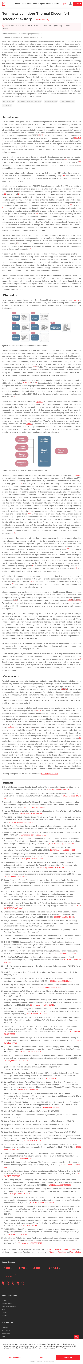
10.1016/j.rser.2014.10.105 (64, 917)
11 (78, 138)
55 (9, 727)
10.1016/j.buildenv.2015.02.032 (58, 790)
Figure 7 (39, 402)
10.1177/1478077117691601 (28, 1090)
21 (80, 202)
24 (37, 213)
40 (21, 483)
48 (77, 600)
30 (37, 369)
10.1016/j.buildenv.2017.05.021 (42, 1005)
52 (35, 710)
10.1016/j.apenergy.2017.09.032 (61, 844)
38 (34, 382)
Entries (18, 4)
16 (77, 162)
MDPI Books (6, 1331)
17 (80, 162)
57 (13, 727)
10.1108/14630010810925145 (30, 813)
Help (3, 1309)
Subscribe (8, 1276)
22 (71, 205)
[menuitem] (70, 4)
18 (64, 175)
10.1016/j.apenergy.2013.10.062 (62, 850)
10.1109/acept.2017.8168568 (60, 1185)
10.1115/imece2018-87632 (37, 1014)
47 (71, 600)
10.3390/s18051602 (30, 1225)
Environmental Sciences (18, 34)
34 (26, 382)
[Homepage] (3, 4)
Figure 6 (76, 300)
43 (31, 513)
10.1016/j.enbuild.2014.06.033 (15, 876)
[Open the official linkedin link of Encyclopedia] (13, 1283)
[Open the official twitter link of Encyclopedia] (8, 1283)
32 (41, 369)
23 (2, 207)
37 (32, 382)
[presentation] (4, 227)
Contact (4, 1312)
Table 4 (29, 424)
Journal (36, 4)
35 (28, 382)
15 (66, 159)
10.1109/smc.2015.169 (32, 1141)
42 (29, 513)
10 (76, 138)
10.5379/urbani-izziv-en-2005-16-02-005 (34, 835)
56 (11, 727)
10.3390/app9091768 (23, 1158)
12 (80, 138)
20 (18, 194)
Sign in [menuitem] (64, 4)
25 (17, 243)
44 (14, 533)
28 (35, 366)
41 (32, 488)
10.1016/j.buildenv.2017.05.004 (16, 1061)
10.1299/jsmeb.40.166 (50, 1107)
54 (40, 710)
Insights (49, 4)
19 (5, 194)
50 (80, 659)
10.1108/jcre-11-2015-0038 (34, 807)
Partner (4, 1315)
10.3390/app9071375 (53, 1078)
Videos (23, 4)
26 (30, 248)
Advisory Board (7, 1303)
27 (33, 366)
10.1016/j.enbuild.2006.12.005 (49, 987)
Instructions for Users (9, 1306)
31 (39, 369)
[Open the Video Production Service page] (76, 1337)
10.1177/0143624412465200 (65, 953)
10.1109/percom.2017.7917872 (30, 1243)
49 (80, 600)
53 (37, 710)
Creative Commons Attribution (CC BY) (60, 1249)
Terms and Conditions (57, 1252)
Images (29, 4)
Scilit (3, 1336)
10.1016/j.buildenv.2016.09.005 (42, 1203)
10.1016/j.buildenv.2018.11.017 (20, 1194)
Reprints (42, 4)
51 (66, 689)
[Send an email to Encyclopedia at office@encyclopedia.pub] (3, 1283)
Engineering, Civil (36, 34)
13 (2, 140)
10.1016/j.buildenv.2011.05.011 (59, 981)
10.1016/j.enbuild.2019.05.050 (18, 1234)
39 (14, 396)
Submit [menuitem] (77, 4)
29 (37, 366)
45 (76, 568)
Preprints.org (6, 1333)
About (54, 4)
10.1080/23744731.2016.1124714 (32, 1052)
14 (23, 146)
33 (24, 382)
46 (69, 600)
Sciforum (5, 1328)
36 (30, 382)
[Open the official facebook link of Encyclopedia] (23, 1283)
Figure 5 (78, 475)
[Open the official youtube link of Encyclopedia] (18, 1283)
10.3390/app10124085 (49, 774)
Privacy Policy (75, 1252)
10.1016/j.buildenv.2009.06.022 (21, 822)
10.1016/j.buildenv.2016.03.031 (52, 868)
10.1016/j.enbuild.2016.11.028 (31, 859)
